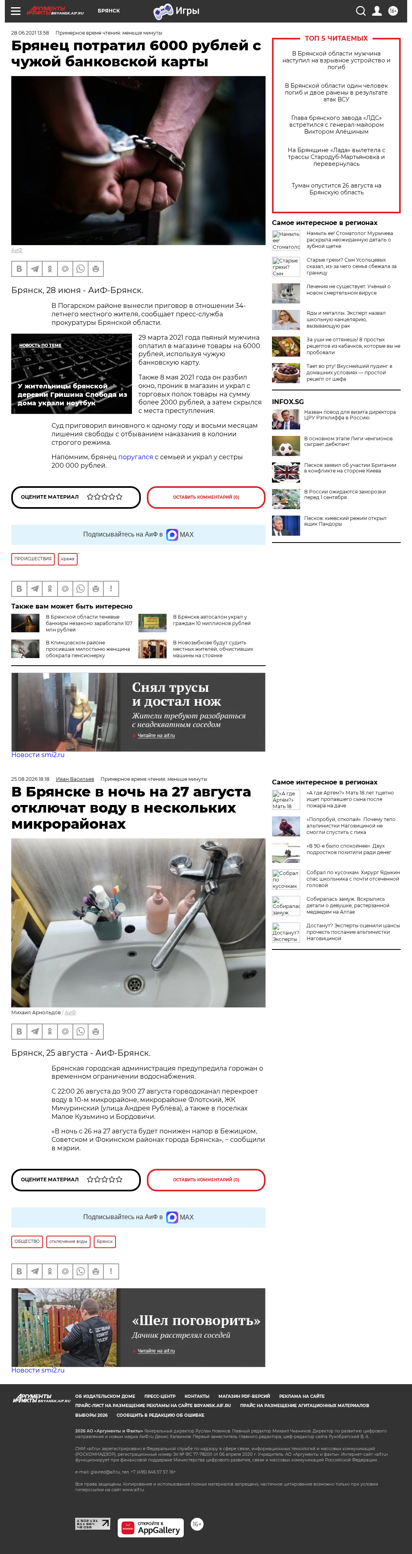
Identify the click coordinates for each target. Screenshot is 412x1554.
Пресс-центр (159, 1396)
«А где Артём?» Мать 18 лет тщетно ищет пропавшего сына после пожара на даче (350, 799)
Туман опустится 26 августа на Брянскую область (336, 189)
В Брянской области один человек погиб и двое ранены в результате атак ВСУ (336, 93)
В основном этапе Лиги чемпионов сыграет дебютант (348, 441)
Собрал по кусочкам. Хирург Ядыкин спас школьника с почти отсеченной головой (353, 878)
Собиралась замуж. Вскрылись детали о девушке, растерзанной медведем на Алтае (348, 905)
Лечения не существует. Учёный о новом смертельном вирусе (349, 289)
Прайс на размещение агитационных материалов (304, 1405)
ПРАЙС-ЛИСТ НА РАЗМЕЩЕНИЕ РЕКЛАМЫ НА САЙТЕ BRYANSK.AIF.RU (153, 1405)
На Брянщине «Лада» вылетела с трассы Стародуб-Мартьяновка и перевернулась (336, 157)
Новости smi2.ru (38, 755)
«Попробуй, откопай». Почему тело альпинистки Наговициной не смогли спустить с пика (351, 825)
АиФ (17, 250)
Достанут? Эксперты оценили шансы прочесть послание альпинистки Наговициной (353, 931)
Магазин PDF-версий (244, 1396)
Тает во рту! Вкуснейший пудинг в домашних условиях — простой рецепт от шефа (349, 372)
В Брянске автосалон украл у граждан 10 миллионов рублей (212, 620)
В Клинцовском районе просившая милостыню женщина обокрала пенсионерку (88, 649)
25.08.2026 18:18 (30, 779)
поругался (135, 457)
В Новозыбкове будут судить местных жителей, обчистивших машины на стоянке (213, 649)
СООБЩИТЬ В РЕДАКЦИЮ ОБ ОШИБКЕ (160, 1415)
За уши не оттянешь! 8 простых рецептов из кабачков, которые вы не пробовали (353, 345)
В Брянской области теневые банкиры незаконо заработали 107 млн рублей (89, 623)
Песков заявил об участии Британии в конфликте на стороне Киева (350, 468)
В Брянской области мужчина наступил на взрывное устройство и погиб (336, 60)
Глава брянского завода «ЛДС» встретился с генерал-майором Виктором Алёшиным (336, 125)
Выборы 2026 (91, 1415)
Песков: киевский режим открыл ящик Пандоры (345, 521)
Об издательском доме (105, 1396)
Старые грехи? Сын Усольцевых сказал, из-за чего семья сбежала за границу (352, 266)
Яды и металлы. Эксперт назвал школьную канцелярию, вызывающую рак (346, 319)
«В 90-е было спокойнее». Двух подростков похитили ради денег (349, 849)
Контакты (197, 1396)
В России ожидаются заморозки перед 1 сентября (345, 494)
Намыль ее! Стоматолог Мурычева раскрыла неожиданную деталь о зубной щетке (350, 239)
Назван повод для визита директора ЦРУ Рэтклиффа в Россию (350, 415)
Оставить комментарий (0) (206, 497)
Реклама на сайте (302, 1396)
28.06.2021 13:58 (30, 33)
